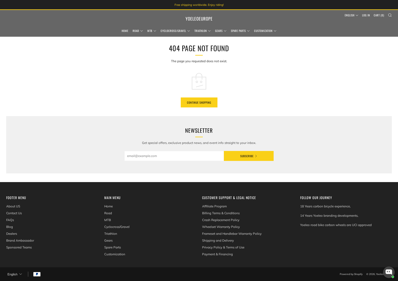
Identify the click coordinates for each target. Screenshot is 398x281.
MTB (149, 31)
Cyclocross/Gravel (173, 31)
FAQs (10, 220)
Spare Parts (238, 31)
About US (13, 206)
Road (136, 31)
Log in (366, 15)
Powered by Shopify (351, 274)
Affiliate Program (214, 206)
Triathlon (200, 31)
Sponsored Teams (19, 247)
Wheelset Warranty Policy (221, 227)
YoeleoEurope (199, 18)
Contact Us (14, 213)
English (349, 15)
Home (125, 31)
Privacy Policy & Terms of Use (223, 247)
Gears (219, 31)
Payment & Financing (217, 254)
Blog (9, 227)
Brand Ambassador (20, 240)
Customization (263, 31)
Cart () (379, 15)
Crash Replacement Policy (220, 220)
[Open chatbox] (389, 272)
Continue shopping (199, 102)
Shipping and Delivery (218, 240)
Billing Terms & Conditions (221, 213)
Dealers (11, 234)
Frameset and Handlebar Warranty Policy (232, 234)
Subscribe (247, 156)
